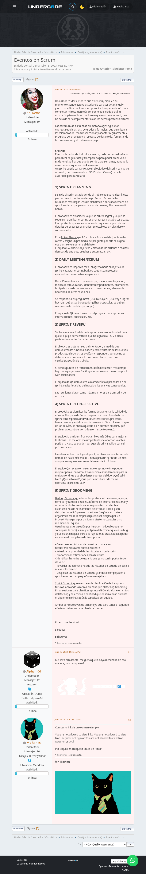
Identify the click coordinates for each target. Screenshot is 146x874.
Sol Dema (33, 113)
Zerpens (124, 866)
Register (66, 738)
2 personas (62, 754)
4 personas (62, 642)
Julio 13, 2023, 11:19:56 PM (68, 651)
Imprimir (127, 79)
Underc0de (22, 860)
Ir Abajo (17, 79)
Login (78, 738)
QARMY (125, 870)
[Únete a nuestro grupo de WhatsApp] (132, 860)
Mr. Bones (34, 743)
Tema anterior (102, 68)
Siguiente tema (122, 68)
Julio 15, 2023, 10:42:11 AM (68, 719)
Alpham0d (33, 671)
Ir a (79, 844)
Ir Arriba (18, 828)
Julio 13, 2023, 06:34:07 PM (68, 89)
